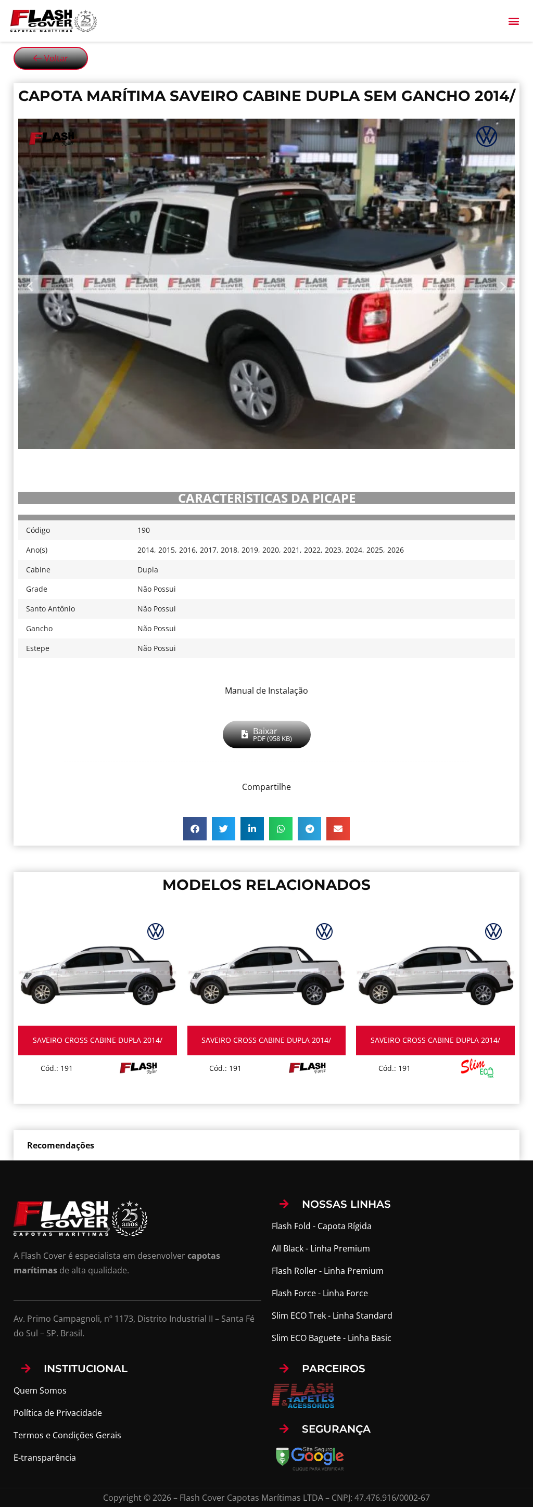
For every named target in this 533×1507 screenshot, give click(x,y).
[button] (514, 20)
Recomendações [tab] (60, 1145)
